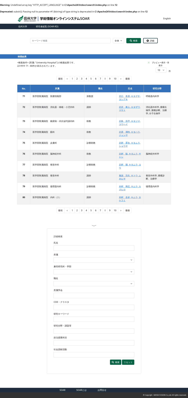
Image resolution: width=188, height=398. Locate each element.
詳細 (152, 40)
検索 (135, 40)
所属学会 (58, 290)
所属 (56, 254)
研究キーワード (61, 313)
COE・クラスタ (61, 301)
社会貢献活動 (60, 349)
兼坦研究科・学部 (62, 266)
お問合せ (102, 390)
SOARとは (81, 390)
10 (115, 78)
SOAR (62, 390)
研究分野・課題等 (62, 325)
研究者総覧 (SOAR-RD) (47, 26)
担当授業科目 (60, 337)
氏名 (56, 242)
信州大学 (22, 26)
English (167, 18)
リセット (128, 362)
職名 (56, 278)
